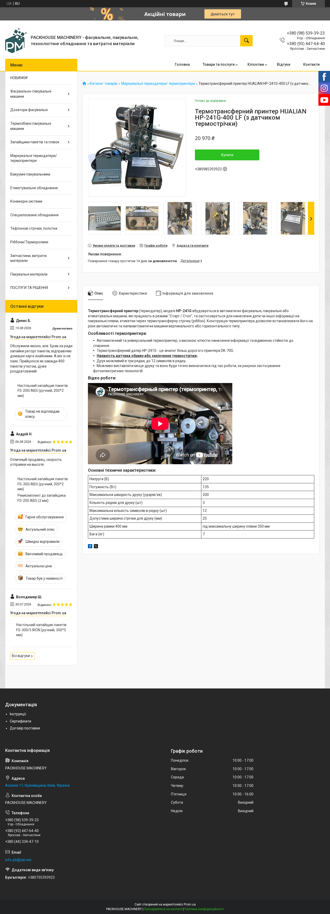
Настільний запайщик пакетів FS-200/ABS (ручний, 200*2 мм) (43, 391)
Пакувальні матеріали (28, 274)
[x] (96, 547)
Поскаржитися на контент (163, 909)
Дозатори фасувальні (29, 110)
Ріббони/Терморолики (29, 242)
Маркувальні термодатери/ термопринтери (158, 84)
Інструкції (18, 714)
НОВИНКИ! (19, 78)
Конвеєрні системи (26, 201)
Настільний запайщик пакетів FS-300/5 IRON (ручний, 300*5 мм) (41, 630)
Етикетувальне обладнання (34, 188)
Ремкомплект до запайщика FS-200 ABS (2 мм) (42, 498)
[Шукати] (246, 40)
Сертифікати (20, 721)
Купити (227, 155)
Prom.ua (190, 904)
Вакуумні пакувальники (30, 174)
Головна (182, 64)
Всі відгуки (21, 656)
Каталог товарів (103, 84)
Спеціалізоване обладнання (34, 215)
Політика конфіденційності (204, 909)
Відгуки (283, 64)
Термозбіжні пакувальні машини (30, 126)
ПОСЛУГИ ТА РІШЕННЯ (29, 288)
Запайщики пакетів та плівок (34, 142)
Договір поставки (25, 728)
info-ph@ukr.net (18, 860)
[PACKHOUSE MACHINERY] (16, 40)
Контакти (311, 64)
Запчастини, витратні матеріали (28, 258)
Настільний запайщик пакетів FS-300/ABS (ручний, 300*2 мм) (43, 484)
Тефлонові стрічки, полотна (33, 228)
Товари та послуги (219, 64)
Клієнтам (256, 64)
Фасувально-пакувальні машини (30, 93)
